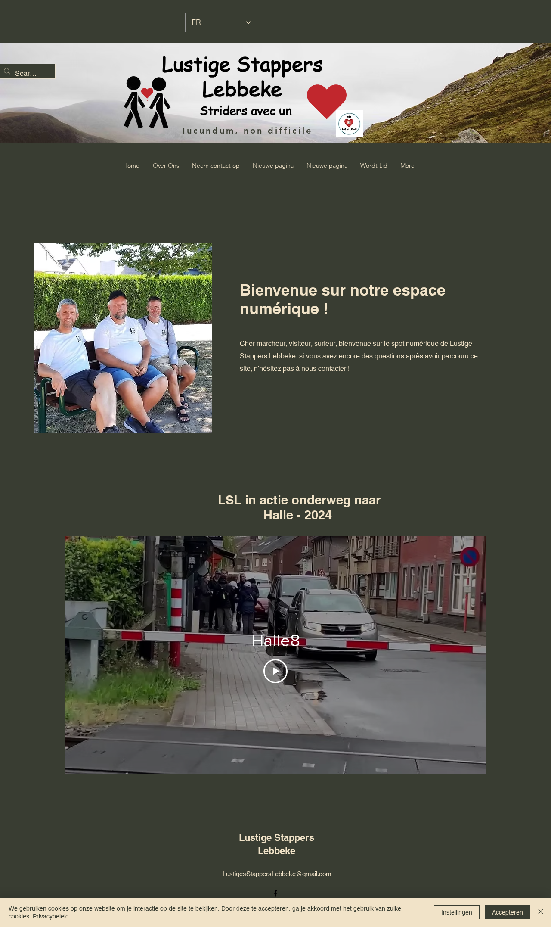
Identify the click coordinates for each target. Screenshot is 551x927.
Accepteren (507, 912)
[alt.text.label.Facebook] (275, 893)
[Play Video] (275, 671)
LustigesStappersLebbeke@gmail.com (277, 873)
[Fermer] (541, 912)
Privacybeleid (51, 916)
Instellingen (456, 912)
